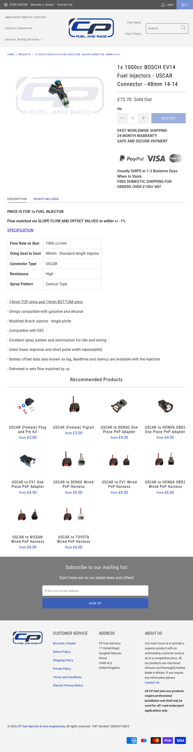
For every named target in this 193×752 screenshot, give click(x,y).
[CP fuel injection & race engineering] (91, 28)
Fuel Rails (134, 22)
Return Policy (61, 652)
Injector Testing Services (22, 39)
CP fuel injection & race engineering (41, 726)
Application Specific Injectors (25, 17)
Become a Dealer (42, 4)
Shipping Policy (63, 660)
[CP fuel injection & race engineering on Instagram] (6, 4)
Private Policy (62, 668)
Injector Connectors (18, 28)
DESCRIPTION (17, 199)
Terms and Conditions (67, 677)
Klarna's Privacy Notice (68, 685)
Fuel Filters (133, 33)
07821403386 (19, 4)
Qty (119, 108)
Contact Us (64, 4)
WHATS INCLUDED (46, 199)
